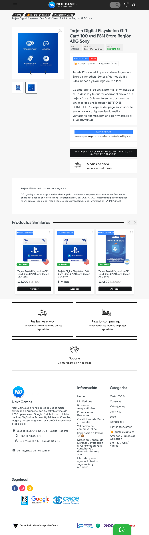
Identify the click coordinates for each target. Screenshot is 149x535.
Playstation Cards (63, 14)
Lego (113, 416)
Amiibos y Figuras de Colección (122, 437)
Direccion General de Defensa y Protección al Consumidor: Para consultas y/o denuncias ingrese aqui (90, 447)
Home (18, 14)
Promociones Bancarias (85, 414)
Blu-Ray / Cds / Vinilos (119, 444)
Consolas (115, 401)
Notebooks (117, 421)
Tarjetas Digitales (81, 59)
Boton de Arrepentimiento (87, 407)
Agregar (34, 288)
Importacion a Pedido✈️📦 (90, 434)
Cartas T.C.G (117, 396)
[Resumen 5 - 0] (50, 232)
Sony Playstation (93, 49)
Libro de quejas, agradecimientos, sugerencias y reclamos (87, 462)
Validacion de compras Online (87, 427)
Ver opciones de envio (99, 168)
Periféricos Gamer (121, 426)
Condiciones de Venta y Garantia (90, 421)
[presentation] (30, 72)
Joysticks (115, 411)
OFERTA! (93, 59)
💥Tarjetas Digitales (38, 14)
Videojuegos (117, 406)
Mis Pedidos (84, 401)
